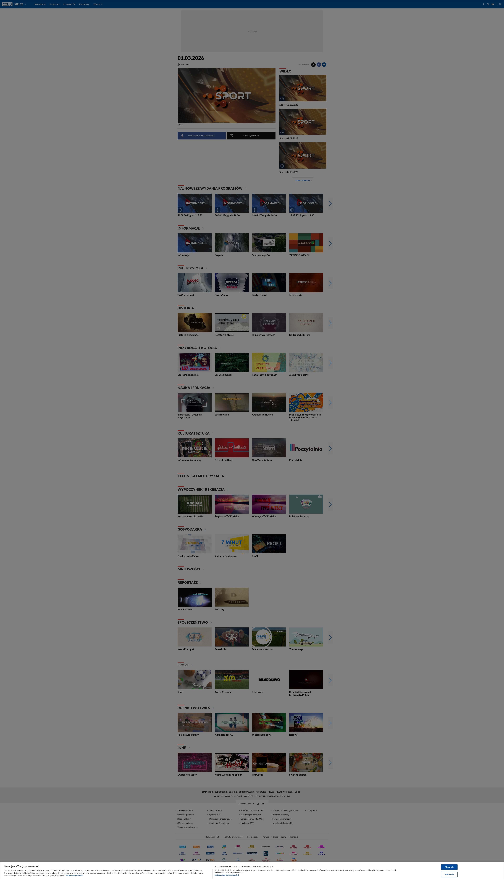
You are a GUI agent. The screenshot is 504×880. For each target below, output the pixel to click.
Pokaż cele (449, 874)
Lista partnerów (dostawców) (227, 875)
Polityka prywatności (74, 875)
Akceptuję (449, 867)
